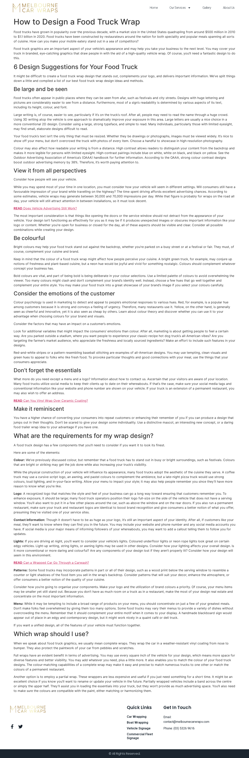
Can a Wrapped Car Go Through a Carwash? (51, 563)
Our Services (177, 8)
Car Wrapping (136, 717)
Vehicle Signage (139, 728)
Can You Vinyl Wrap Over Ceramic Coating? (51, 401)
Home (154, 8)
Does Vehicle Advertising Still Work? (45, 208)
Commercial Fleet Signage (140, 736)
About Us (229, 8)
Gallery (207, 8)
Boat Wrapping (137, 722)
